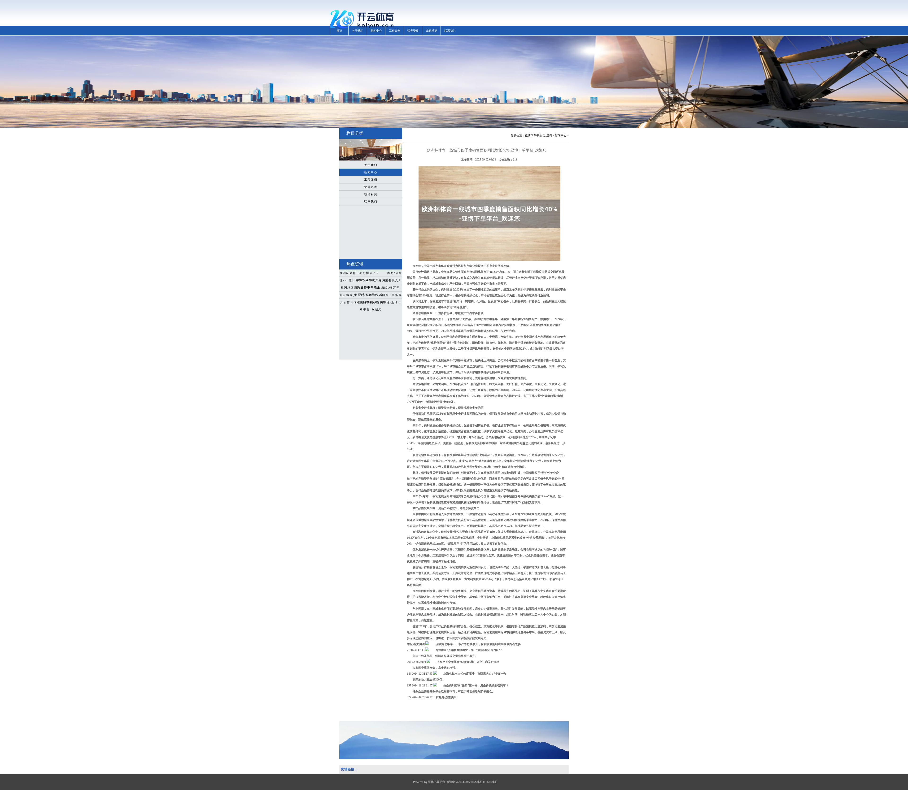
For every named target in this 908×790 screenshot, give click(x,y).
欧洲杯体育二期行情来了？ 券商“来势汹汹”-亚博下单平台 (371, 274)
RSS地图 (476, 782)
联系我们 (450, 30)
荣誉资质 (413, 30)
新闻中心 (376, 30)
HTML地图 (490, 782)
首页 (339, 30)
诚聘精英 (431, 30)
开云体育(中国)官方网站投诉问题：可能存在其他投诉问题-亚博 (371, 296)
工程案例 (394, 30)
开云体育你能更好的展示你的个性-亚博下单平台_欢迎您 (370, 303)
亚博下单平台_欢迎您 (538, 135)
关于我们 (357, 30)
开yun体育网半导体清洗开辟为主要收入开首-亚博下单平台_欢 (371, 281)
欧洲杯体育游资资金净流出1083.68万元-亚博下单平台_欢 (371, 288)
